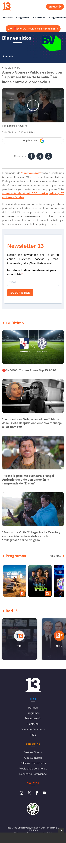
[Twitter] (29, 793)
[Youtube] (44, 793)
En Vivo (53, 6)
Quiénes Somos (33, 752)
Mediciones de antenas (33, 768)
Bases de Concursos (33, 729)
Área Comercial (33, 757)
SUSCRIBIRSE (20, 292)
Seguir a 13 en (30, 140)
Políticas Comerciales (33, 763)
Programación (33, 718)
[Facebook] (36, 793)
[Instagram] (21, 793)
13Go (33, 734)
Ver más (55, 555)
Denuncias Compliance (33, 774)
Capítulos (39, 17)
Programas (23, 17)
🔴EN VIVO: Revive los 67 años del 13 (35, 28)
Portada (7, 17)
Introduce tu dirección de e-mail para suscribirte (31, 272)
